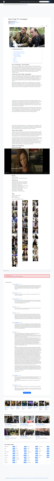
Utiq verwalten (46, 478)
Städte (31, 1)
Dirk (15, 312)
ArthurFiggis (16, 284)
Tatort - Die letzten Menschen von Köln (7, 407)
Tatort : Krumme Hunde (24, 424)
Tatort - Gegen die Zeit (24, 407)
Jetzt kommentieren (27, 392)
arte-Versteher (17, 322)
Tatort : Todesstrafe (8, 424)
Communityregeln (35, 478)
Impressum (11, 478)
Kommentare (16, 61)
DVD (29, 478)
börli (15, 306)
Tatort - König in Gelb (13, 407)
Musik (15, 57)
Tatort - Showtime (35, 406)
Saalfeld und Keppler (16, 22)
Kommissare (27, 1)
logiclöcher (16, 375)
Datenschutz (15, 478)
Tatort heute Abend (22, 1)
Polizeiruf (31, 478)
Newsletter (19, 478)
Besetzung (15, 59)
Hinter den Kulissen (17, 54)
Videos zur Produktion (17, 55)
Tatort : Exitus (7, 436)
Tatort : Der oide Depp (23, 436)
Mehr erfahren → (26, 4)
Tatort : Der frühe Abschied (40, 424)
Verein (37, 1)
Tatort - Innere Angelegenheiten (30, 407)
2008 (16, 21)
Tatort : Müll (38, 436)
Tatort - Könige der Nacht (18, 407)
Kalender (23, 478)
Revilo (15, 332)
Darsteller (33, 1)
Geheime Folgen (41, 478)
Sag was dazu (7, 270)
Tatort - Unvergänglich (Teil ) (41, 407)
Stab (14, 60)
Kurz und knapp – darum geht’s (18, 51)
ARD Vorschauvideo (18, 56)
